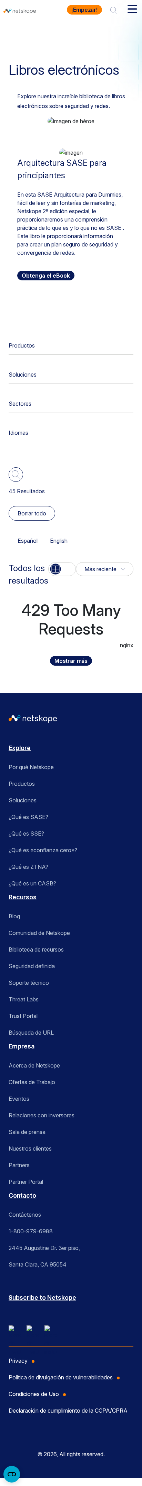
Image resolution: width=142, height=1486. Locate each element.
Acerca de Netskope (34, 1065)
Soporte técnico (29, 982)
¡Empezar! (84, 9)
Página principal (32, 32)
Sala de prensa (27, 1131)
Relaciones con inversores (41, 1115)
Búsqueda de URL (31, 1032)
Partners (19, 1165)
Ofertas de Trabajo (32, 1082)
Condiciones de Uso (34, 1393)
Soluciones (23, 374)
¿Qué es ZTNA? (28, 866)
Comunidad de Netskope (39, 932)
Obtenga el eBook (46, 275)
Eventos (19, 1098)
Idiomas (18, 432)
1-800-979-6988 (31, 1231)
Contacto (22, 1195)
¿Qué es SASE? (28, 816)
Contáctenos (25, 1214)
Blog (14, 916)
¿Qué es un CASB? (32, 883)
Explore (20, 747)
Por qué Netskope (31, 767)
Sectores (20, 403)
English (59, 540)
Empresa (21, 1046)
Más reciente (100, 569)
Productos (22, 345)
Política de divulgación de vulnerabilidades (61, 1377)
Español (28, 540)
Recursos (74, 32)
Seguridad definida (32, 966)
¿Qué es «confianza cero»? (43, 850)
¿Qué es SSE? (26, 833)
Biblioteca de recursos (36, 949)
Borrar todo (32, 513)
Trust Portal (23, 1015)
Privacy (18, 1360)
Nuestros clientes (30, 1148)
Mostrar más (71, 660)
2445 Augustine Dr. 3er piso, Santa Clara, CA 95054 (44, 1256)
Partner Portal (26, 1181)
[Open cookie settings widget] (11, 1474)
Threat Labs (24, 999)
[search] (113, 9)
